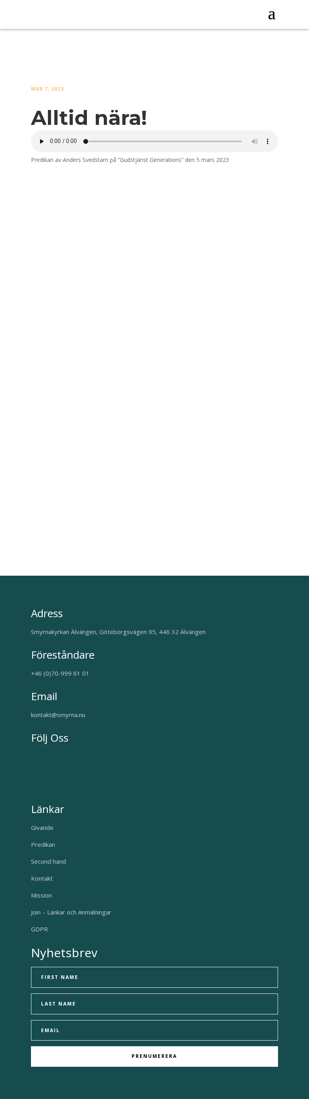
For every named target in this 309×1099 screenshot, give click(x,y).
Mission (41, 895)
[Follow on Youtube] (49, 757)
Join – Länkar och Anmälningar (71, 912)
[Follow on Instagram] (65, 757)
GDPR (39, 929)
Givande (42, 827)
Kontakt (42, 878)
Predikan (43, 844)
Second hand (48, 861)
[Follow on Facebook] (33, 757)
